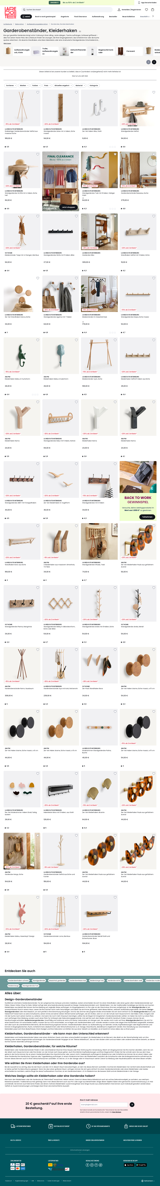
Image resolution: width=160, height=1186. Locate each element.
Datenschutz (41, 1181)
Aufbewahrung (98, 16)
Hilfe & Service (15, 1140)
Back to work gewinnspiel (45, 16)
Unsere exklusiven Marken (95, 1140)
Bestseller (113, 16)
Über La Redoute (54, 1140)
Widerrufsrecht (67, 1181)
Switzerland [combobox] (148, 1181)
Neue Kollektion (128, 16)
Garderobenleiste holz (77, 980)
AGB (33, 1181)
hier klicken (116, 1112)
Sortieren (10, 85)
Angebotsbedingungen (21, 1181)
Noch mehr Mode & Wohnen (132, 1140)
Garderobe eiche (114, 980)
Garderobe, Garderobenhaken (62, 24)
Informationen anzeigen (80, 1150)
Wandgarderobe (39, 980)
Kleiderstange (13, 986)
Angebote (65, 16)
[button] (152, 9)
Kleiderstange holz (97, 980)
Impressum (8, 1181)
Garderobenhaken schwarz (18, 980)
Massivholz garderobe (57, 980)
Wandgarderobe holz (30, 986)
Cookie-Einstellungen (54, 1181)
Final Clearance (80, 16)
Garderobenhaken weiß (133, 980)
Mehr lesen (7, 43)
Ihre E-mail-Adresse (89, 1100)
